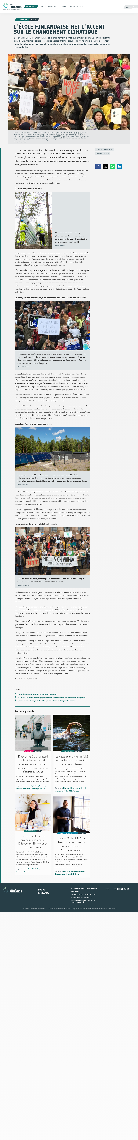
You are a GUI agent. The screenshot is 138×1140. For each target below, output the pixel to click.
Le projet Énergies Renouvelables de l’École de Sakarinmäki (37, 694)
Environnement (102, 154)
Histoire (19, 788)
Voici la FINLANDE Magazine (68, 791)
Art (25, 868)
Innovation (26, 788)
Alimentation (73, 871)
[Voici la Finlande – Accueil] (12, 6)
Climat (99, 150)
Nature (26, 871)
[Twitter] (121, 888)
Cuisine (81, 871)
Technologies (35, 788)
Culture (35, 785)
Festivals (42, 785)
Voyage (42, 788)
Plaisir (72, 788)
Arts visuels (28, 785)
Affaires (65, 871)
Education (108, 150)
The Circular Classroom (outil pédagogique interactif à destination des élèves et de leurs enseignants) (51, 697)
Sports (77, 788)
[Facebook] (118, 889)
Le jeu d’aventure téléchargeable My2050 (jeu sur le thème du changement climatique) (46, 700)
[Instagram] (128, 889)
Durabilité (30, 868)
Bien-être (66, 788)
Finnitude (19, 871)
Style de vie (75, 874)
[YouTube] (125, 889)
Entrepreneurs (40, 868)
